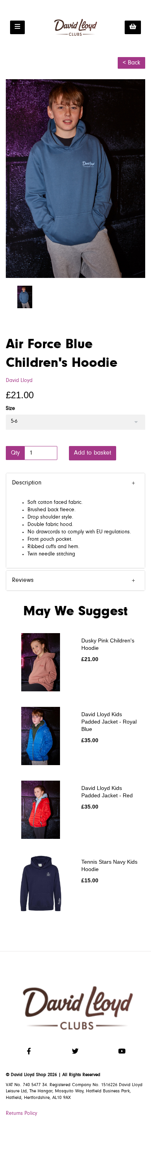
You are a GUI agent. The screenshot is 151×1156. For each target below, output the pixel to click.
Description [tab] (26, 483)
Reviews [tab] (23, 580)
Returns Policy (21, 1113)
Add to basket (92, 453)
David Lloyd (19, 381)
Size (10, 408)
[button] (75, 483)
